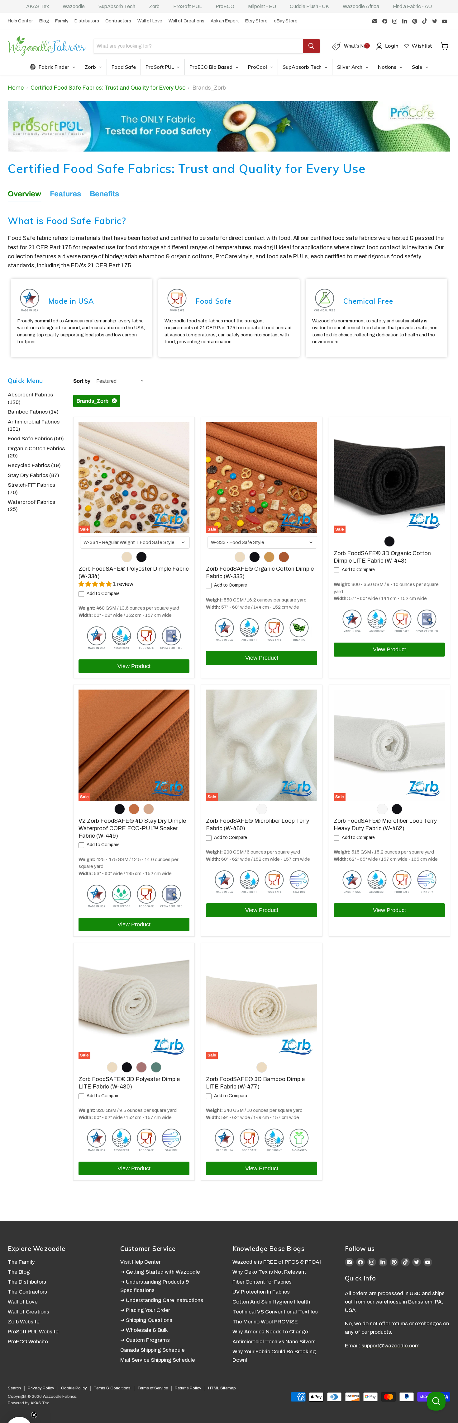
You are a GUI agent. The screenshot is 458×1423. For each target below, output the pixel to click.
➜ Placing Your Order (145, 1310)
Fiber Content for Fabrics (262, 1282)
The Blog (19, 1272)
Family (61, 20)
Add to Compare (103, 593)
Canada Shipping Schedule (152, 1350)
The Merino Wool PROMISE (265, 1322)
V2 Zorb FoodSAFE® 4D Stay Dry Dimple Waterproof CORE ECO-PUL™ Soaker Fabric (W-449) (132, 828)
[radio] (127, 557)
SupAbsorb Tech (116, 6)
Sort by (81, 381)
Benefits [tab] (104, 194)
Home (16, 88)
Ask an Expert (225, 20)
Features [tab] (65, 194)
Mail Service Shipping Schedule (157, 1360)
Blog (44, 20)
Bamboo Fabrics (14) (33, 412)
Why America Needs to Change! (271, 1332)
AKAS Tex (37, 6)
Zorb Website (24, 1322)
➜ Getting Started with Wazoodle (160, 1272)
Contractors (118, 20)
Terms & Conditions (112, 1388)
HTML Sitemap (222, 1388)
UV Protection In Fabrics (261, 1292)
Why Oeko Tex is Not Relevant (269, 1272)
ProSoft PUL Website (33, 1332)
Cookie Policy (74, 1388)
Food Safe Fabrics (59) (36, 439)
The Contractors (27, 1292)
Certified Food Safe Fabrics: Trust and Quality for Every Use (108, 88)
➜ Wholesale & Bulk (144, 1330)
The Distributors (27, 1282)
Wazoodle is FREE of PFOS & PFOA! (276, 1262)
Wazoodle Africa (361, 6)
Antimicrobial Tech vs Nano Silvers (274, 1342)
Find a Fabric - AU (412, 6)
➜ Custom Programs (145, 1340)
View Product (133, 666)
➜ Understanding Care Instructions (161, 1300)
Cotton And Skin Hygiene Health (271, 1302)
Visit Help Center (140, 1262)
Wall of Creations (186, 20)
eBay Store (286, 20)
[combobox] (135, 542)
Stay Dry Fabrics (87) (33, 475)
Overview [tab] (24, 194)
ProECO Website (28, 1342)
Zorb (154, 6)
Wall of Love (149, 20)
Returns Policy (188, 1388)
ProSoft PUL (187, 6)
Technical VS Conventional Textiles (275, 1312)
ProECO (225, 6)
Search (14, 1388)
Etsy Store (256, 20)
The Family (21, 1262)
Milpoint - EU (262, 6)
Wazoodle (74, 6)
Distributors (86, 20)
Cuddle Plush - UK (309, 6)
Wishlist (422, 46)
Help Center (20, 20)
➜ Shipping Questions (146, 1320)
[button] (19, 1404)
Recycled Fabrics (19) (34, 465)
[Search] (311, 46)
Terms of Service (152, 1388)
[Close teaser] (34, 1389)
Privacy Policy (41, 1388)
